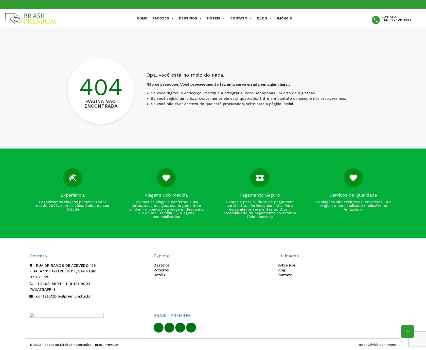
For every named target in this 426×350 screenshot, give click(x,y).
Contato (284, 275)
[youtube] (180, 328)
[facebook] (158, 328)
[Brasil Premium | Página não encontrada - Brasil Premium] (31, 18)
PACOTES (160, 18)
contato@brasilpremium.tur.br (63, 296)
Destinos (188, 18)
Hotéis (213, 18)
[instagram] (191, 328)
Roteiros (161, 270)
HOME (142, 18)
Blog (262, 18)
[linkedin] (169, 328)
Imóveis (284, 18)
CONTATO (238, 18)
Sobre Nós (286, 265)
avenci (391, 345)
